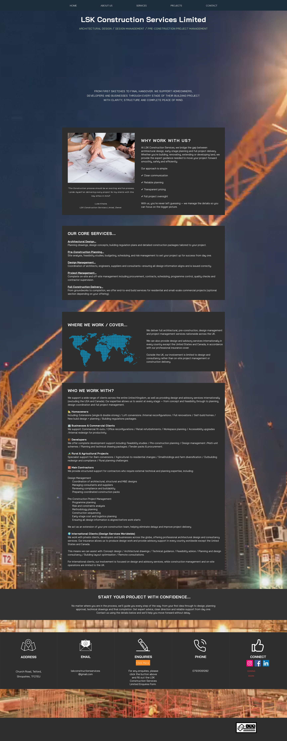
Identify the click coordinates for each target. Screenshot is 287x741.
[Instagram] (249, 663)
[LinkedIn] (266, 663)
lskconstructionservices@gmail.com (85, 672)
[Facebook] (258, 663)
